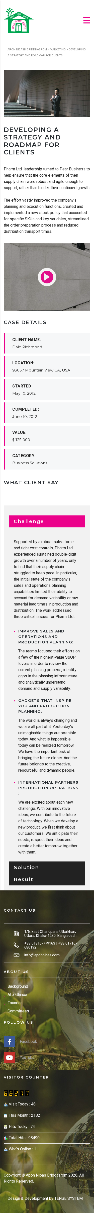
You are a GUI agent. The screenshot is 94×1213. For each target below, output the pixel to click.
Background (18, 986)
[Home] (19, 19)
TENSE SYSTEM (68, 1198)
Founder (15, 1002)
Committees (18, 1011)
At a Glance (17, 994)
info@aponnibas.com (42, 955)
